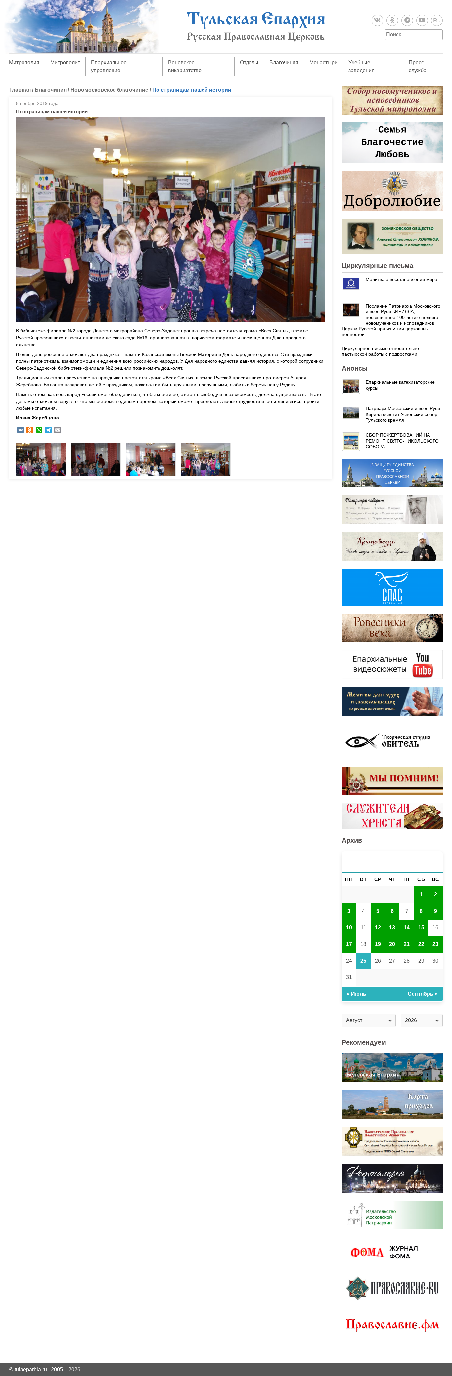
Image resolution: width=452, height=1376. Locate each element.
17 (349, 944)
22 (421, 944)
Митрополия (24, 62)
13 (392, 927)
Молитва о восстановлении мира (401, 279)
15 (421, 927)
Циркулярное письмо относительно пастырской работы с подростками (380, 351)
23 (435, 944)
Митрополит (65, 62)
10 (349, 927)
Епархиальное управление (109, 66)
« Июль (356, 994)
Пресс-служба (418, 66)
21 (407, 944)
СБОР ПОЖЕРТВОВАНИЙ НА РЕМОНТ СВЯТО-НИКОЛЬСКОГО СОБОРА (402, 440)
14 (407, 927)
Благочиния (283, 62)
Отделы (249, 62)
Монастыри (323, 62)
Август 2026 (392, 862)
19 (378, 944)
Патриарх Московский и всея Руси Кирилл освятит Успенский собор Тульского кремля (403, 414)
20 (392, 944)
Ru (437, 20)
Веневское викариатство (185, 66)
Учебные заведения (361, 66)
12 (378, 927)
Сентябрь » (423, 994)
